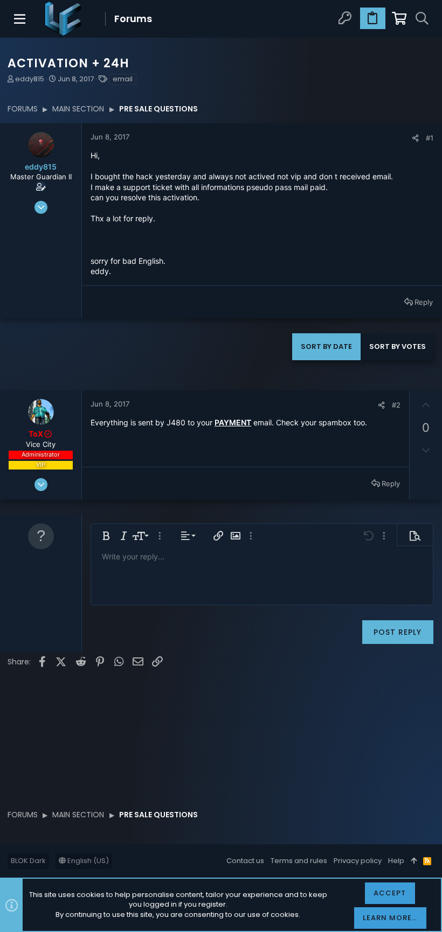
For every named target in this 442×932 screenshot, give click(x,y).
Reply (424, 302)
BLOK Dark (28, 861)
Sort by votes (397, 346)
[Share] (415, 138)
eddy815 (29, 79)
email (123, 79)
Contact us (245, 861)
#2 (396, 405)
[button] (20, 18)
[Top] (414, 861)
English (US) (87, 861)
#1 (429, 138)
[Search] (421, 19)
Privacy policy (358, 861)
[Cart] (398, 19)
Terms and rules (299, 861)
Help (396, 861)
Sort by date (326, 346)
